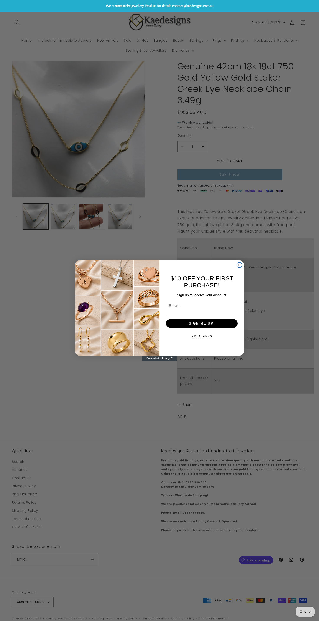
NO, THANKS (202, 336)
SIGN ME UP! (202, 323)
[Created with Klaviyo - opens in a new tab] (159, 358)
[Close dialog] (239, 265)
